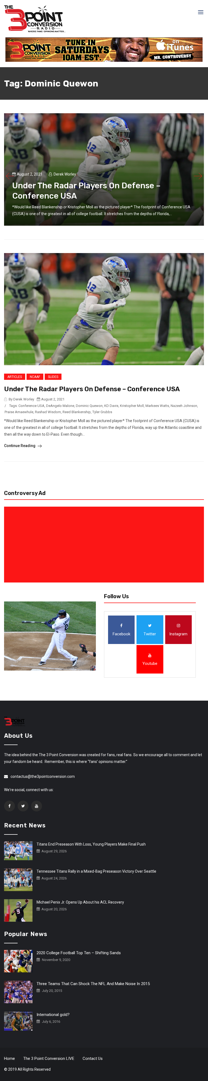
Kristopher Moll (132, 406)
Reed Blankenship (77, 412)
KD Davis (111, 406)
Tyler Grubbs (102, 412)
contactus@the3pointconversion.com (43, 776)
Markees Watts (157, 406)
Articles (14, 377)
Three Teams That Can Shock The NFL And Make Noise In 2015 (93, 983)
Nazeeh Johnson (184, 406)
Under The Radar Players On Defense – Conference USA (92, 389)
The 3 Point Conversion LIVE (48, 1058)
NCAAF (35, 377)
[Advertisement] (105, 544)
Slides (53, 377)
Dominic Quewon (89, 406)
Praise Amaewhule (19, 412)
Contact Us (93, 1058)
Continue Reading (20, 446)
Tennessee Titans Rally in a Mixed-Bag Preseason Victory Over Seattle (96, 871)
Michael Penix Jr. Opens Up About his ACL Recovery (80, 902)
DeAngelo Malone (60, 406)
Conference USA (31, 406)
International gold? (53, 1014)
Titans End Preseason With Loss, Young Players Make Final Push (91, 844)
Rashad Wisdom (48, 412)
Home (9, 1058)
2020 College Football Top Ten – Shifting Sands (79, 952)
